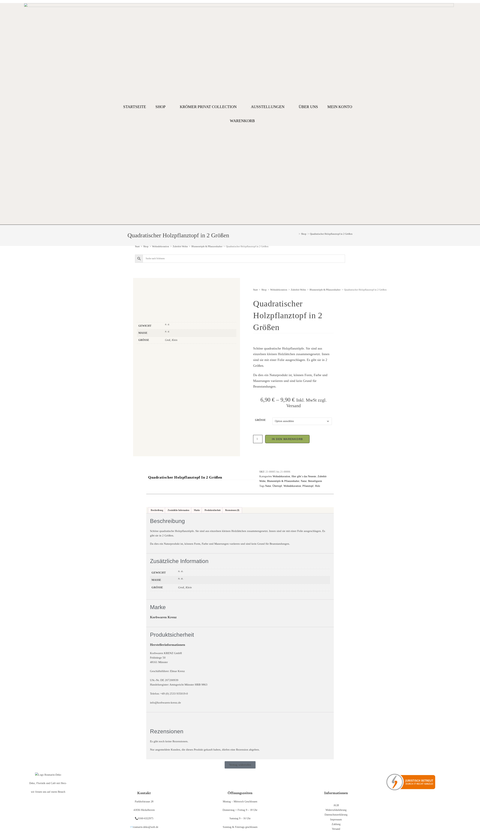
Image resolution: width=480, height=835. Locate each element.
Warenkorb (242, 121)
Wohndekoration (160, 246)
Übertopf (277, 486)
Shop (160, 107)
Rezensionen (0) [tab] (232, 510)
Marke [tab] (197, 510)
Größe (260, 420)
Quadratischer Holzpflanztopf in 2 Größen (331, 233)
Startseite (134, 107)
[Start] (297, 233)
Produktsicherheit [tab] (212, 510)
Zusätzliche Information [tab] (178, 510)
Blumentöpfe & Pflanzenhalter (206, 246)
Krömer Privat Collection (208, 107)
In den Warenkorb (287, 439)
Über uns (308, 107)
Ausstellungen (267, 107)
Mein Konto (339, 107)
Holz (317, 486)
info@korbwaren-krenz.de (165, 702)
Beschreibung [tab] (157, 510)
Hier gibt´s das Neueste (304, 476)
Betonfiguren (315, 481)
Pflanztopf (308, 486)
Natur (304, 481)
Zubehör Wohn (180, 246)
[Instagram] (454, 114)
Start (137, 246)
